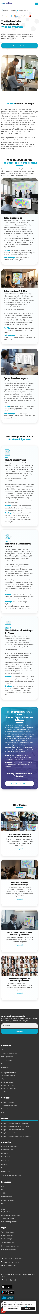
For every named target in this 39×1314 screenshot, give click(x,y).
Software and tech (7, 1168)
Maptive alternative (7, 1085)
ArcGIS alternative (7, 1092)
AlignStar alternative (8, 1079)
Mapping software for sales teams (12, 1130)
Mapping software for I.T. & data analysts (15, 1126)
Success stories (6, 1060)
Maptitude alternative (8, 1088)
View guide (19, 849)
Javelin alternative (7, 1218)
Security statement (7, 1242)
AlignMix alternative (8, 1075)
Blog (2, 1186)
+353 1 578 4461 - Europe (11, 1262)
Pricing (3, 1064)
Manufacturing (6, 1157)
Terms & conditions (8, 1232)
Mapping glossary (7, 1200)
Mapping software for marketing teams (14, 1133)
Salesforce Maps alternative (10, 1215)
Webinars (4, 1204)
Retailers (4, 1164)
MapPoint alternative (8, 1212)
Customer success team (9, 1053)
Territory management (9, 1105)
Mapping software (7, 1102)
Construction (5, 1171)
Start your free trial (19, 46)
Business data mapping (9, 1146)
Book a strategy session (19, 783)
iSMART (3, 1112)
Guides (13, 10)
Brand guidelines (7, 1056)
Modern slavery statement (10, 1246)
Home (5, 10)
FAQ (2, 1189)
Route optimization (7, 1109)
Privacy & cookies (7, 1235)
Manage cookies (13, 1308)
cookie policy (23, 1306)
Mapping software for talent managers (14, 1123)
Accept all (27, 1308)
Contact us (5, 1067)
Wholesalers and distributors (11, 1175)
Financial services (7, 1149)
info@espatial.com (10, 1266)
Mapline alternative (7, 1082)
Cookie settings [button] (6, 1239)
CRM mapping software (9, 1222)
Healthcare (5, 1153)
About (3, 1050)
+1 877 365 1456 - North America (14, 1258)
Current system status (8, 1249)
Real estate (5, 1160)
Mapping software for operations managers (16, 1136)
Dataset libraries (7, 1196)
